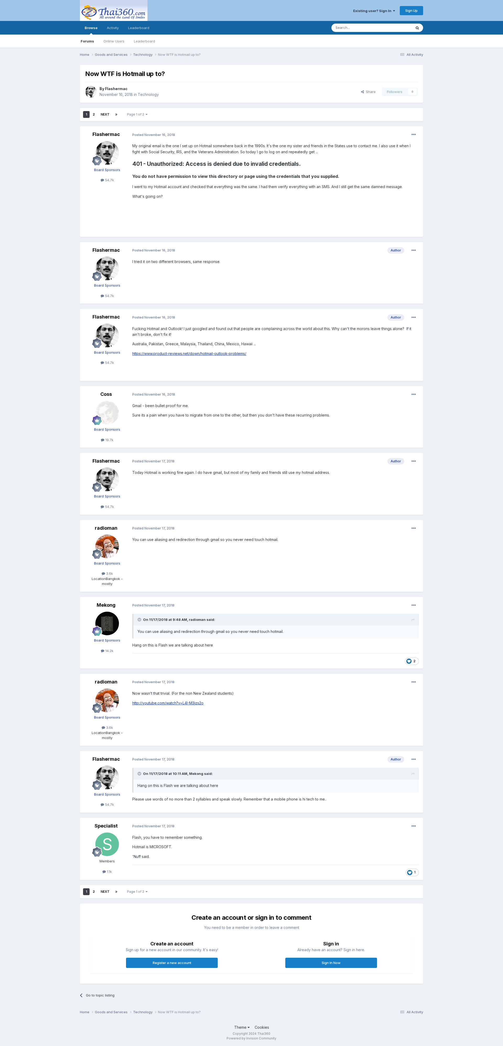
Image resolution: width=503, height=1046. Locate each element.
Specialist (106, 826)
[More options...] (413, 135)
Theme (241, 1027)
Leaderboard (144, 41)
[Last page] (116, 114)
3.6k (109, 573)
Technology (148, 94)
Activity (113, 28)
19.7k (108, 440)
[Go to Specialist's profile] (107, 844)
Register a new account (172, 963)
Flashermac (116, 88)
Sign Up (411, 10)
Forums (87, 41)
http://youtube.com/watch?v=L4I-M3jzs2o (168, 703)
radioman (106, 528)
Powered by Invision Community (251, 1038)
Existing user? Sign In (373, 11)
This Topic (396, 28)
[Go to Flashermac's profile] (91, 91)
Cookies (262, 1027)
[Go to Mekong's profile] (107, 623)
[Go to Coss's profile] (107, 412)
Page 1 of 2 (136, 114)
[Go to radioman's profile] (107, 546)
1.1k (109, 871)
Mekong (106, 605)
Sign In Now (331, 963)
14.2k (108, 651)
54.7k (109, 180)
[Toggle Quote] (140, 619)
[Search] (417, 28)
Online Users (113, 41)
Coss (106, 394)
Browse (91, 28)
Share (370, 92)
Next (105, 114)
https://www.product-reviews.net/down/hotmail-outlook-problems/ (189, 353)
